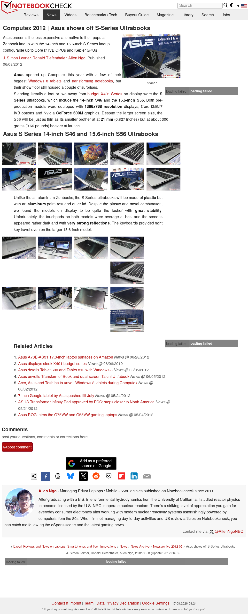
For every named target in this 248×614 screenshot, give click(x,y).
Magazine (165, 14)
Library (188, 14)
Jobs (226, 14)
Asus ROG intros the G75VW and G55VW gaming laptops (67, 414)
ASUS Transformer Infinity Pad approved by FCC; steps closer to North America (86, 402)
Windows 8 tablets (45, 81)
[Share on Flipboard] (121, 476)
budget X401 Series (104, 93)
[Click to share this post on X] (83, 476)
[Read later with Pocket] (108, 476)
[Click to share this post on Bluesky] (70, 476)
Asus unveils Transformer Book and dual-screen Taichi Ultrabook (73, 376)
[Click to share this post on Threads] (57, 476)
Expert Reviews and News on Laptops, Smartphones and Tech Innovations (64, 546)
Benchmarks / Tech (101, 14)
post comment (19, 447)
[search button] (226, 5)
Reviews (31, 14)
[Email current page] (146, 476)
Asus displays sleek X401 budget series (52, 363)
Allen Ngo (48, 491)
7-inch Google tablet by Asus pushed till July (56, 395)
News (51, 14)
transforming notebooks (92, 81)
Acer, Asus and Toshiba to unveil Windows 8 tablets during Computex (77, 382)
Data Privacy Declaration (117, 603)
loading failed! (176, 91)
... (242, 14)
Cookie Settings (156, 603)
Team (88, 603)
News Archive (140, 546)
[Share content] (34, 476)
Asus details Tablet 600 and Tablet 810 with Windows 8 (65, 370)
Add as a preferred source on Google (96, 463)
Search (208, 14)
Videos (70, 14)
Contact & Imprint (66, 603)
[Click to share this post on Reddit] (96, 476)
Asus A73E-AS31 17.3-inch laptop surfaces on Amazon (65, 357)
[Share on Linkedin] (134, 476)
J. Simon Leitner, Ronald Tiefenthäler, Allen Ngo (44, 58)
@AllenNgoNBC (228, 531)
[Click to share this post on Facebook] (45, 476)
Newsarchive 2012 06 (167, 546)
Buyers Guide (137, 14)
